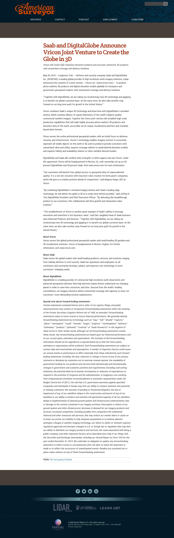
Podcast (84, 19)
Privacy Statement (75, 526)
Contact (60, 19)
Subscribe (138, 19)
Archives (35, 19)
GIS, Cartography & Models (61, 459)
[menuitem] (35, 20)
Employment (110, 19)
